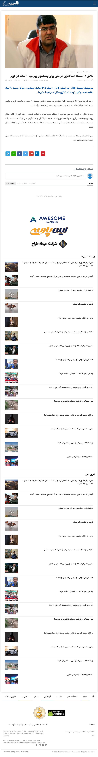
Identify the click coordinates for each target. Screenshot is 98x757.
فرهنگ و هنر (72, 696)
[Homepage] (93, 696)
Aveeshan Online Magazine (69, 752)
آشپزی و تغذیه (10, 696)
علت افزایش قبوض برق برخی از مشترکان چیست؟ (74, 359)
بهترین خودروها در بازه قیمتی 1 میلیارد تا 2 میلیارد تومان (72, 429)
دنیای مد (24, 696)
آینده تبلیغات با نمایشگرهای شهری (80, 456)
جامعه (72, 71)
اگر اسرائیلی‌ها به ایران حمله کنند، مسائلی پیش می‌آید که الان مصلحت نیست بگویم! (61, 276)
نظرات (10, 81)
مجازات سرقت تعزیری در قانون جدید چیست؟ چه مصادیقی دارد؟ (68, 415)
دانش (36, 696)
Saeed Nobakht (22, 752)
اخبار (78, 71)
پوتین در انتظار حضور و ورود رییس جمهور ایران (75, 318)
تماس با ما (69, 731)
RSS (93, 735)
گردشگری (47, 696)
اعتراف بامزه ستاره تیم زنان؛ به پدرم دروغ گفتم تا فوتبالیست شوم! (68, 331)
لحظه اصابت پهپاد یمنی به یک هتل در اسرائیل (75, 290)
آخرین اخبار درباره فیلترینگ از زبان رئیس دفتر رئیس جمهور (71, 345)
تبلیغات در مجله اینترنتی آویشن (84, 731)
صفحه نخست (88, 71)
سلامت (59, 696)
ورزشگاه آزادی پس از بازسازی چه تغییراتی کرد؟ (75, 442)
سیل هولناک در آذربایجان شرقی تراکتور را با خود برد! (73, 401)
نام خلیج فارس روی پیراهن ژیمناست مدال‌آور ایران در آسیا (71, 387)
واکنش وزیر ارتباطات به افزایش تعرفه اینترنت (76, 373)
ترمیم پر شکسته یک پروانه (83, 304)
